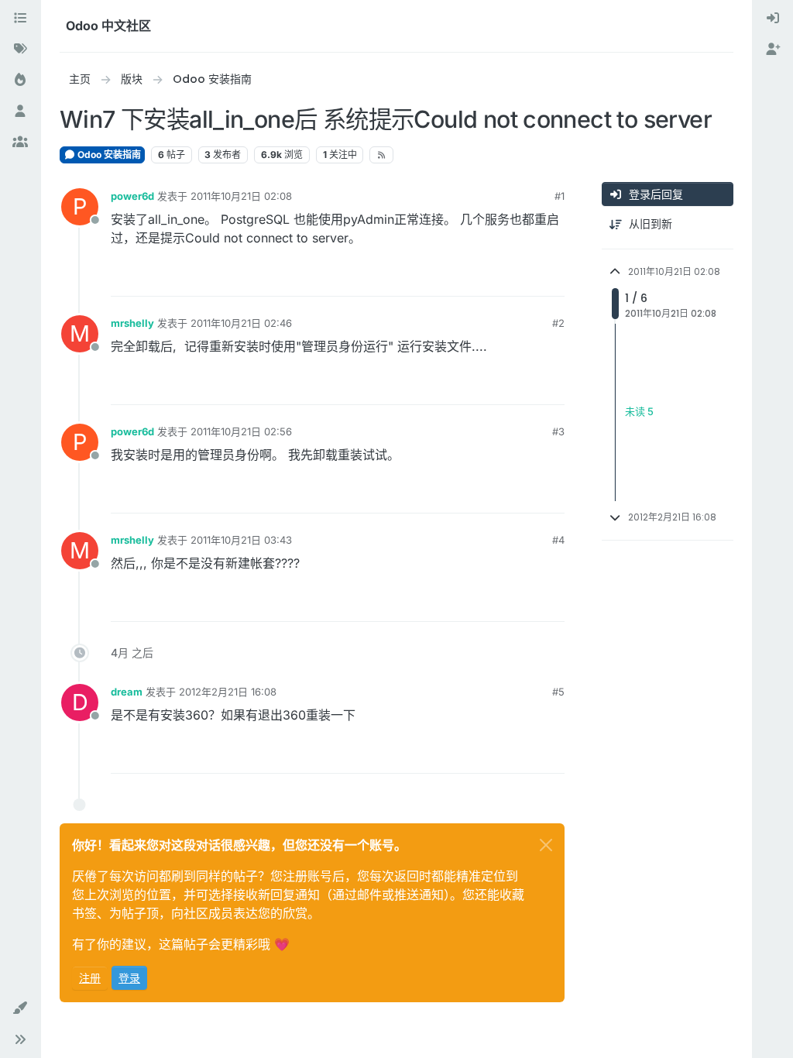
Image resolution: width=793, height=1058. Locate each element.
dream (126, 691)
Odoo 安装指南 (108, 154)
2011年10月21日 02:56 (241, 431)
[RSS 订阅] (381, 154)
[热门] (20, 80)
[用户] (20, 111)
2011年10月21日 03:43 (241, 540)
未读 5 (639, 412)
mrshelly (132, 323)
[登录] (773, 18)
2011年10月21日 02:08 (241, 196)
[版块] (20, 18)
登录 (129, 977)
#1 (559, 196)
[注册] (773, 49)
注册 (90, 977)
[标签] (20, 49)
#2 (558, 323)
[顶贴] (496, 278)
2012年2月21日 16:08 (227, 691)
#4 (558, 540)
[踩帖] (551, 278)
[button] (20, 1008)
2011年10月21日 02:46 (241, 323)
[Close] (546, 845)
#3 (558, 431)
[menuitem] (773, 18)
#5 (558, 691)
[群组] (20, 142)
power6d (132, 196)
